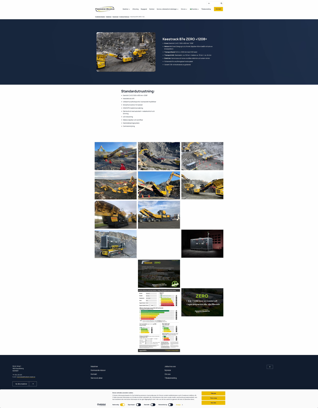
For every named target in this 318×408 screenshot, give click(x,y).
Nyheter (168, 370)
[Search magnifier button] (221, 3)
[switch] (138, 404)
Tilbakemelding (171, 378)
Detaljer (178, 404)
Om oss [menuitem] (183, 9)
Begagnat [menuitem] (144, 9)
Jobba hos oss (170, 366)
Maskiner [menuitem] (125, 9)
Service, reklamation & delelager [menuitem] (167, 9)
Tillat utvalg (213, 398)
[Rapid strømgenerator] (202, 244)
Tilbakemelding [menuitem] (206, 9)
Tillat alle (213, 393)
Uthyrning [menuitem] (135, 9)
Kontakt (94, 374)
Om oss (168, 374)
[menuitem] (215, 3)
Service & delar (97, 378)
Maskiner (94, 366)
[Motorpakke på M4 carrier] (116, 244)
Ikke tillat (213, 402)
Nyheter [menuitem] (151, 9)
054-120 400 (18, 374)
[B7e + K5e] (202, 185)
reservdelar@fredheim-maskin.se (26, 377)
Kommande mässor (98, 370)
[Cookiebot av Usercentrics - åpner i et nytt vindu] (101, 405)
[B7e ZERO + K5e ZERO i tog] (202, 214)
